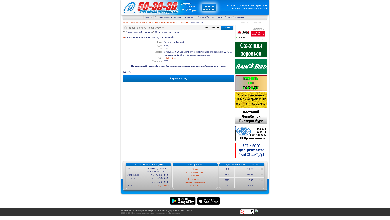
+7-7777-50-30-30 (159, 175)
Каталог (148, 17)
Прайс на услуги (195, 179)
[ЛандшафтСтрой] (251, 49)
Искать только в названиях (167, 32)
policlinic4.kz (170, 58)
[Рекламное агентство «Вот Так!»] (251, 32)
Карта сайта (195, 186)
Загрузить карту (178, 78)
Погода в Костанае (206, 17)
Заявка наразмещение (209, 7)
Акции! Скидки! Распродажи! (231, 17)
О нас (195, 169)
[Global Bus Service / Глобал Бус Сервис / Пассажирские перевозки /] (251, 116)
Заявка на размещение (195, 182)
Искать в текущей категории (139, 32)
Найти (227, 27)
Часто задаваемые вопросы (195, 172)
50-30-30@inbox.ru (160, 185)
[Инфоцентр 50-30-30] (251, 150)
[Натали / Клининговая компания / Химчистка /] (251, 100)
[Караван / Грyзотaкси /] (251, 83)
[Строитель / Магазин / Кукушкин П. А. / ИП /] (251, 66)
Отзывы (195, 175)
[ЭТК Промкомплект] (251, 133)
